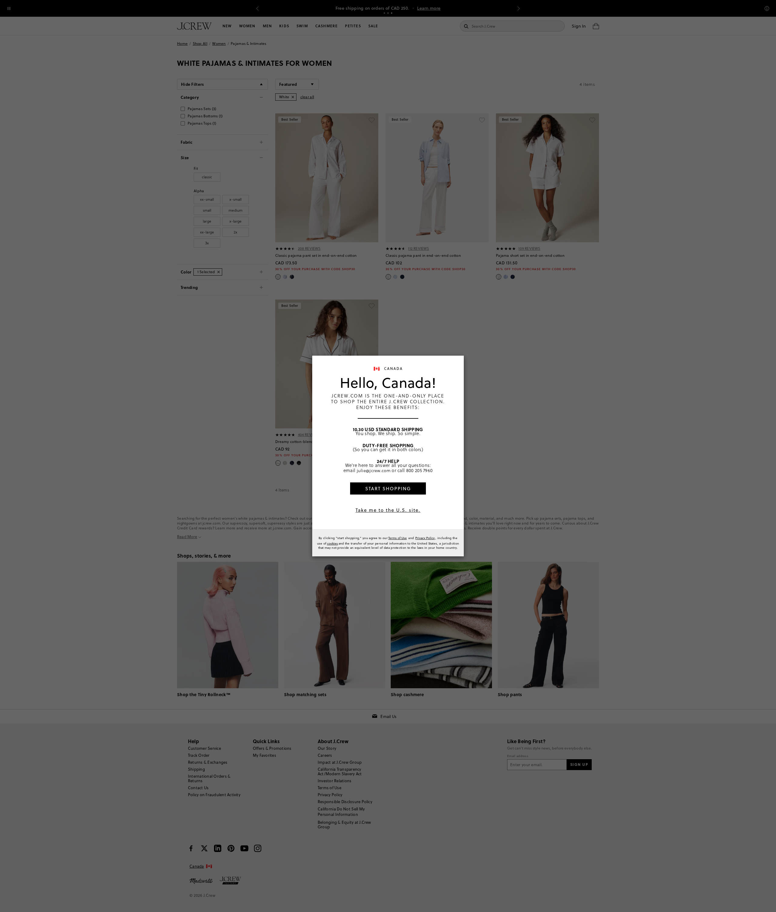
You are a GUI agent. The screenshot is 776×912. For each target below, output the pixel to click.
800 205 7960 (419, 470)
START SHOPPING (388, 488)
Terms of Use (397, 538)
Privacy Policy (425, 538)
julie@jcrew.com (374, 470)
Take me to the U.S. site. (388, 510)
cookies (332, 543)
